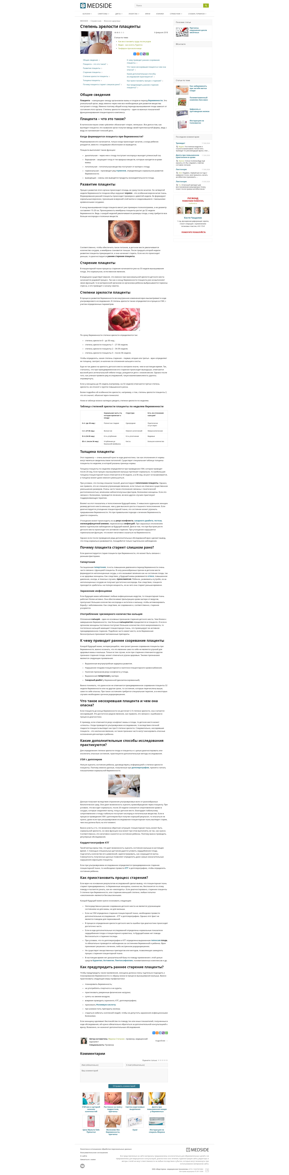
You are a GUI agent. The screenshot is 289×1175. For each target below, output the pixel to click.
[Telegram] (141, 54)
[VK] (82, 1166)
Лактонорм (181, 169)
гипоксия (156, 940)
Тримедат (180, 143)
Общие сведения (90, 60)
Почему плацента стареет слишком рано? (101, 84)
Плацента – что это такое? (94, 64)
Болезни (86, 14)
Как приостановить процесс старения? (144, 80)
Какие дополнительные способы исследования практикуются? (141, 75)
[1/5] (115, 32)
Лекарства (133, 14)
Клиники (160, 14)
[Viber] (144, 54)
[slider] (163, 1060)
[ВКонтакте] (134, 54)
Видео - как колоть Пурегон (130, 45)
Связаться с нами (88, 1159)
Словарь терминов (196, 14)
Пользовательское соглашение (94, 1152)
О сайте (83, 1156)
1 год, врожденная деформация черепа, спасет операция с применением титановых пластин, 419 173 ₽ (193, 221)
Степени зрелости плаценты (95, 76)
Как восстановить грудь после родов (134, 41)
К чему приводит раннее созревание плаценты (143, 61)
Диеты (118, 14)
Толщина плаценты (91, 80)
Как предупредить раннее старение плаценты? (142, 86)
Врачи (147, 14)
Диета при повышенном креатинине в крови (187, 156)
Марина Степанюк (116, 1039)
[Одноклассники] (138, 54)
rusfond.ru (193, 203)
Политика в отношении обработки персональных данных (106, 1149)
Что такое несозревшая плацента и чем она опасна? (146, 68)
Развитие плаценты (91, 68)
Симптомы (102, 14)
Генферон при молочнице (129, 48)
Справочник (175, 14)
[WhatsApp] (147, 54)
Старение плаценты (92, 72)
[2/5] (117, 32)
